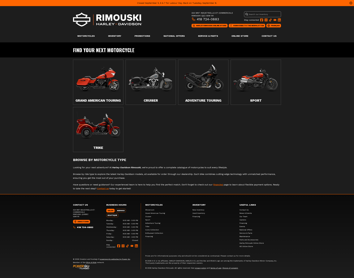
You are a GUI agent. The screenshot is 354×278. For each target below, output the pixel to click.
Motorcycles (86, 36)
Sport (147, 220)
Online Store (239, 36)
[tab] (110, 210)
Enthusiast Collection (154, 233)
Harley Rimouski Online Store (252, 243)
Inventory (114, 36)
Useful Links (248, 205)
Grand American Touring (155, 213)
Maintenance (245, 236)
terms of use (215, 268)
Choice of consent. (230, 268)
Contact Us (269, 36)
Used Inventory (198, 213)
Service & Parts (208, 36)
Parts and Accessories (249, 240)
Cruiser (148, 216)
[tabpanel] (122, 230)
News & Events (246, 213)
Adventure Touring (152, 223)
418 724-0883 (208, 19)
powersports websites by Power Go (115, 259)
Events (242, 226)
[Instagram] (266, 20)
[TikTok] (270, 20)
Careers (243, 220)
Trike (147, 226)
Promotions (142, 36)
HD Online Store (246, 246)
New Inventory (198, 210)
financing (218, 184)
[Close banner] (351, 3)
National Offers (174, 36)
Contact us (103, 188)
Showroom (149, 210)
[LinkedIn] (279, 20)
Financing (149, 236)
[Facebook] (261, 20)
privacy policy (200, 268)
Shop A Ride (91, 262)
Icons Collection (152, 230)
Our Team (243, 216)
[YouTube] (275, 20)
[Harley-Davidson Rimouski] (107, 19)
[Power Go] (102, 267)
